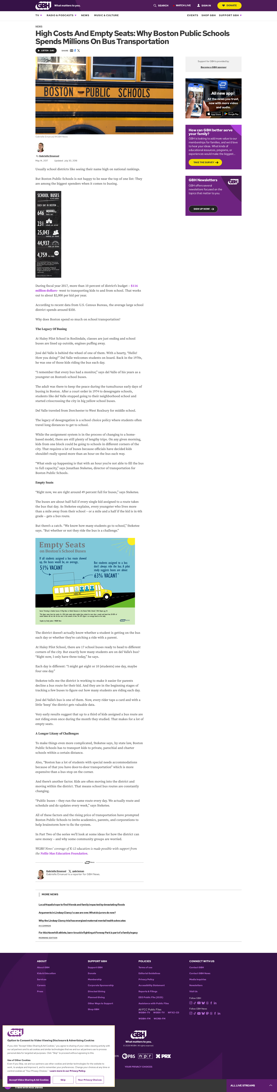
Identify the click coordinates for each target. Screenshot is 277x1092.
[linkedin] (215, 1002)
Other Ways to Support (100, 1003)
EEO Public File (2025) (150, 997)
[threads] (207, 1002)
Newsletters (195, 985)
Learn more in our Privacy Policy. (68, 1070)
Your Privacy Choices (138, 1066)
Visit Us (193, 991)
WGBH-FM (144, 1018)
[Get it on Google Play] (231, 113)
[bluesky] (203, 1002)
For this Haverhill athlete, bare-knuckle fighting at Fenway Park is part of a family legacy (88, 932)
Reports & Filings (147, 991)
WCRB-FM (159, 1018)
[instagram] (191, 1002)
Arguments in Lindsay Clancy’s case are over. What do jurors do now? (77, 912)
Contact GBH (196, 967)
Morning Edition (48, 938)
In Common (45, 926)
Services (41, 979)
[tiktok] (194, 1002)
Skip (63, 1079)
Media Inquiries (197, 979)
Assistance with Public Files (153, 1003)
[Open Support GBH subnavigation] (241, 15)
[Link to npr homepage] (145, 1055)
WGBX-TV (159, 1012)
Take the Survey (203, 162)
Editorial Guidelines (149, 973)
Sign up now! (202, 208)
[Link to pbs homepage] (128, 1055)
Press (40, 991)
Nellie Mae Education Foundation (63, 854)
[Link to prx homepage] (163, 1055)
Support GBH (229, 15)
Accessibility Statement (151, 985)
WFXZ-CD (173, 1012)
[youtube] (199, 1002)
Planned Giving (96, 997)
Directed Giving (96, 991)
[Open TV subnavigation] (41, 15)
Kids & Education (46, 973)
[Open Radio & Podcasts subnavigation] (75, 15)
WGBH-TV (144, 1012)
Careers (41, 985)
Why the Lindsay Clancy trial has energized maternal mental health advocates (82, 920)
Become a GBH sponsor (214, 67)
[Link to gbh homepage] (43, 5)
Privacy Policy (146, 979)
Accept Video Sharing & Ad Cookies (29, 1079)
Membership (95, 979)
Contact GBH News (199, 973)
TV (37, 15)
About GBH (43, 967)
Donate (232, 5)
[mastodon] (207, 1013)
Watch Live (183, 5)
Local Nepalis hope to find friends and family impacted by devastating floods (82, 904)
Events (192, 15)
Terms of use (145, 967)
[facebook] (211, 1002)
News (85, 15)
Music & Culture (106, 15)
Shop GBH (208, 15)
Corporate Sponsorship (101, 985)
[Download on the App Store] (214, 113)
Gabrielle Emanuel (49, 156)
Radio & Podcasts (60, 15)
